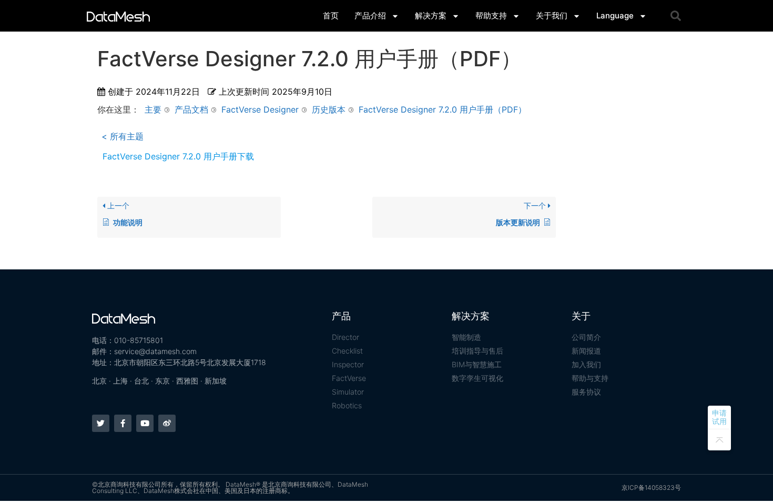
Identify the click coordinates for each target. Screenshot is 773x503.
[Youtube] (145, 423)
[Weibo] (167, 423)
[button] (675, 15)
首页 (331, 16)
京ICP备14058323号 (651, 487)
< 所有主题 (122, 136)
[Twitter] (100, 423)
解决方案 (430, 16)
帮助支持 (491, 16)
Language (615, 16)
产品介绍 (370, 16)
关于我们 (551, 16)
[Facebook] (122, 423)
